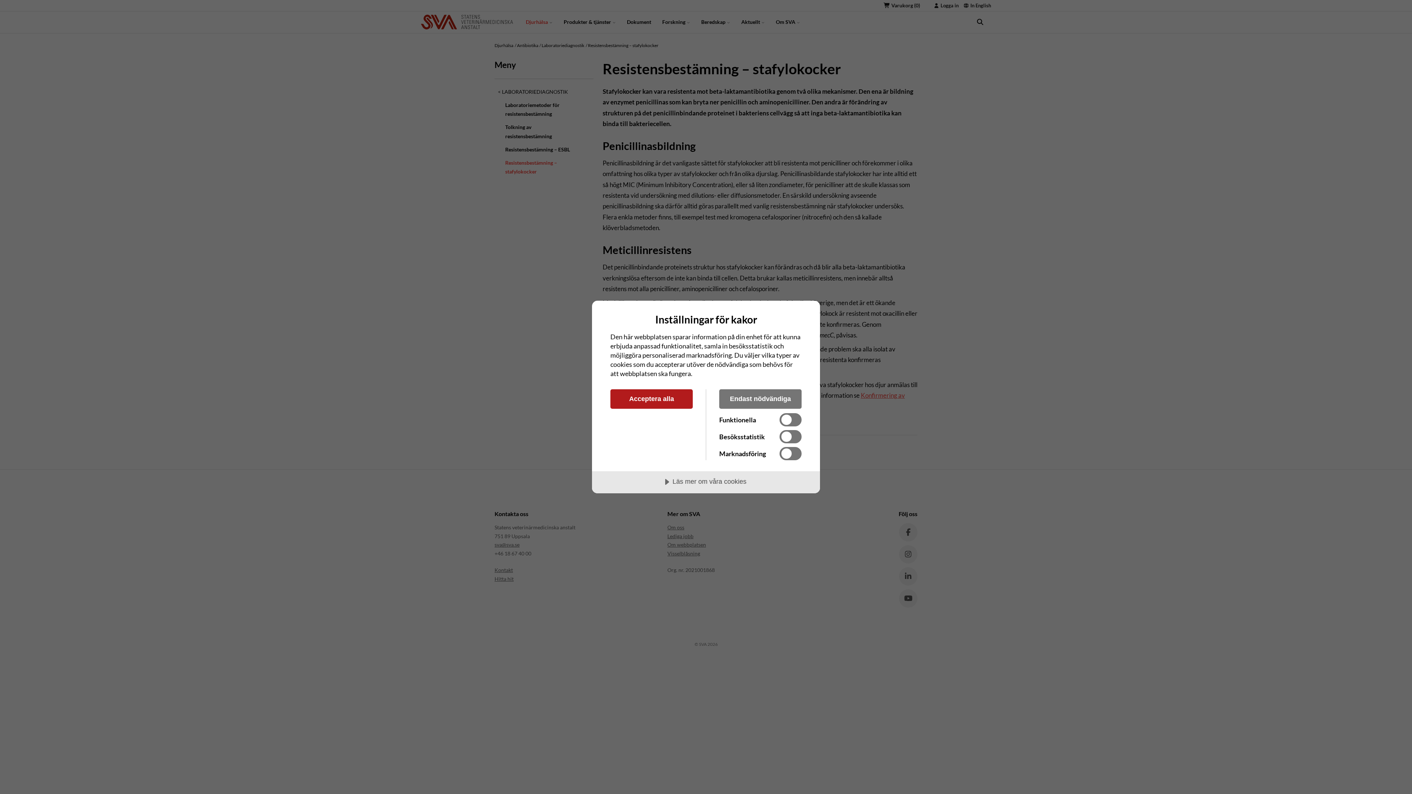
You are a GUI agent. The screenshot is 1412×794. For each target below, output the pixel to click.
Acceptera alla (651, 399)
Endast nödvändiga (760, 399)
